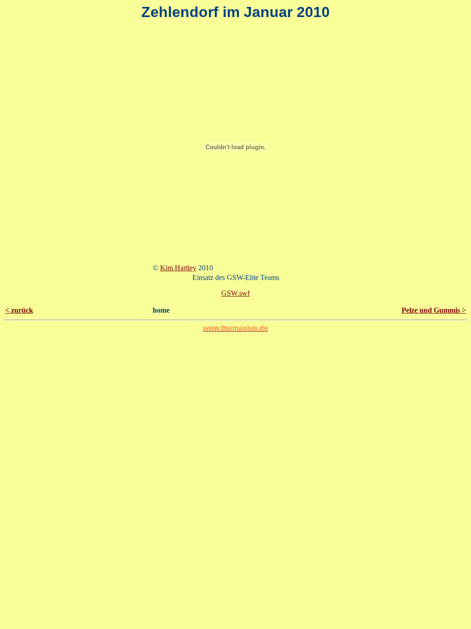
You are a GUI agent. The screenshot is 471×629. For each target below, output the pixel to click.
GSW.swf (235, 293)
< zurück (19, 310)
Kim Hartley (178, 268)
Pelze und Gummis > (434, 310)
